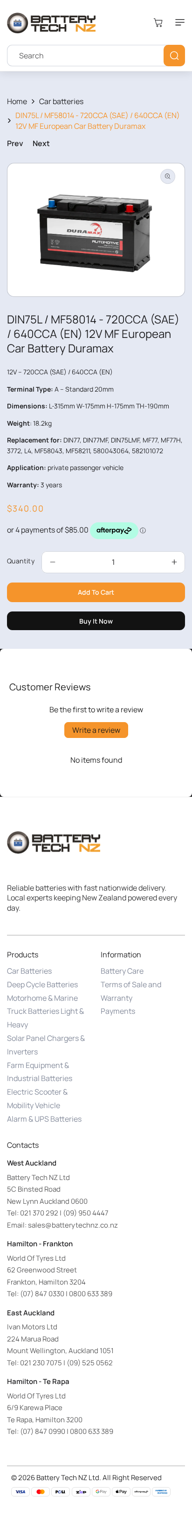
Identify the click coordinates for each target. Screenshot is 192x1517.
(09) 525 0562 (90, 1363)
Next (41, 143)
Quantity (20, 560)
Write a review (96, 730)
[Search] (174, 55)
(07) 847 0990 (42, 1431)
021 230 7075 (41, 1363)
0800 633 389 (90, 1294)
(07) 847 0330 (42, 1294)
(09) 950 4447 (86, 1213)
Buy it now (96, 621)
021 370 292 (39, 1213)
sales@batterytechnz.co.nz (73, 1225)
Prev (15, 143)
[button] (178, 22)
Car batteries (61, 101)
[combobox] (96, 55)
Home (17, 101)
